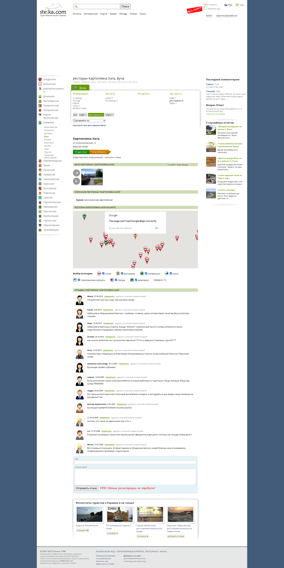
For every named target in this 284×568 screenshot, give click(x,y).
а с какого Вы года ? (215, 87)
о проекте (212, 4)
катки (175, 273)
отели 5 (109, 97)
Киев (46, 149)
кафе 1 (172, 97)
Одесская (48, 183)
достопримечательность (134, 558)
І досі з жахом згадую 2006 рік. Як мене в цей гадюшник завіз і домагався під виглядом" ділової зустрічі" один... (226, 96)
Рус (230, 4)
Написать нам (214, 8)
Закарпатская (51, 105)
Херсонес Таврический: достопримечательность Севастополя (179, 528)
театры (121, 280)
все (75, 114)
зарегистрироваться (226, 15)
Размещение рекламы (105, 556)
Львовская (49, 174)
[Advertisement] (142, 47)
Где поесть (175, 93)
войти (209, 15)
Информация (80, 93)
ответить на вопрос (215, 113)
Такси (143, 13)
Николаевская (51, 179)
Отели (133, 13)
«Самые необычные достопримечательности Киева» (230, 145)
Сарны (209, 84)
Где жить (110, 93)
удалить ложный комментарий (131, 296)
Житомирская (51, 100)
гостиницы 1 (111, 100)
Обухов (47, 152)
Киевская (48, 122)
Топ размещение (103, 558)
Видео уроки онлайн (105, 564)
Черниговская (51, 225)
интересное (154, 273)
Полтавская (49, 188)
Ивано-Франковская (50, 116)
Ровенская (49, 192)
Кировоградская (52, 160)
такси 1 (76, 105)
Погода (123, 13)
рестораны (102, 82)
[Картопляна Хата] (92, 177)
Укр (242, 4)
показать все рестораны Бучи (89, 125)
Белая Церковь (51, 127)
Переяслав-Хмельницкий (50, 156)
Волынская (49, 83)
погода (76, 100)
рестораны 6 (176, 100)
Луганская (49, 169)
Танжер (210, 91)
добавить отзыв (176, 536)
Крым (46, 165)
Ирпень (47, 145)
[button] (106, 243)
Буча (46, 136)
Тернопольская (52, 202)
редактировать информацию (88, 157)
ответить (109, 296)
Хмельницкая (51, 215)
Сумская (48, 197)
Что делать (143, 93)
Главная (76, 82)
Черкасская (49, 220)
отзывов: (82, 530)
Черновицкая (51, 229)
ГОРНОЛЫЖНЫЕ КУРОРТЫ (130, 551)
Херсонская (49, 211)
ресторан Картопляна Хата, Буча (122, 82)
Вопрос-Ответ (215, 105)
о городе (77, 97)
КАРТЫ (163, 551)
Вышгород (49, 142)
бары (109, 114)
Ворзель (48, 139)
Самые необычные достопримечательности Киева (149, 528)
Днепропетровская (53, 90)
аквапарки (143, 280)
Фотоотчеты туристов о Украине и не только (105, 502)
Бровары (48, 133)
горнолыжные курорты (93, 280)
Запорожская (50, 110)
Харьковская (50, 206)
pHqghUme (49, 79)
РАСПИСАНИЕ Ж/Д (105, 551)
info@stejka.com (66, 561)
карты (76, 103)
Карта (103, 13)
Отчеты (77, 13)
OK (156, 228)
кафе (82, 114)
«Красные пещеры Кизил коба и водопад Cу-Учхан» (230, 159)
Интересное (91, 13)
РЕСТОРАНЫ (151, 551)
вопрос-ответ (79, 108)
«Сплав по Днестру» (226, 190)
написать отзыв (113, 157)
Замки (113, 13)
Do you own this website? (120, 228)
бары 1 (173, 103)
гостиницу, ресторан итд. (135, 561)
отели (108, 273)
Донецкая (48, 96)
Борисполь (49, 130)
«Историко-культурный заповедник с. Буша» (230, 128)
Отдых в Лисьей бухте (87, 525)
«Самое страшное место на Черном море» (230, 176)
